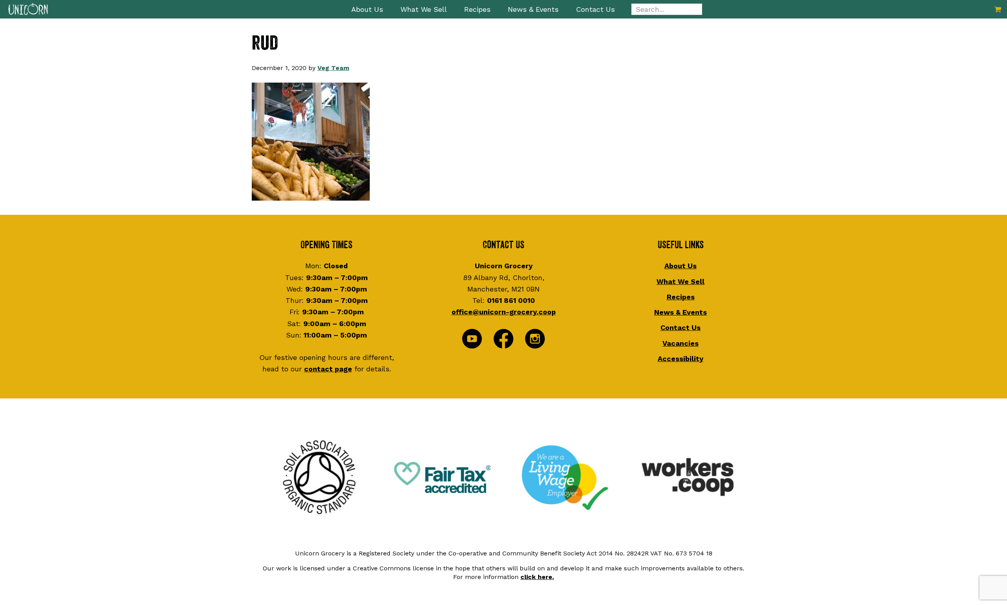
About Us (680, 266)
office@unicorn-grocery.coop (504, 312)
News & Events (680, 312)
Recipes (681, 297)
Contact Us (680, 327)
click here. (537, 577)
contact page (328, 369)
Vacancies (680, 343)
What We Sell (681, 281)
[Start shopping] (997, 9)
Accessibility (680, 358)
